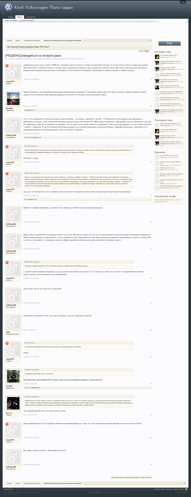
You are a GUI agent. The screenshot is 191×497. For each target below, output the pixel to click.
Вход (183, 2)
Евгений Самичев (166, 99)
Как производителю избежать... (170, 97)
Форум (19, 17)
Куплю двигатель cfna (167, 168)
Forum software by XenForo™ (21, 492)
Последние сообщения (26, 20)
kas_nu (9, 413)
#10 (151, 330)
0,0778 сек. (96, 492)
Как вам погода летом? (167, 67)
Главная (10, 17)
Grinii (161, 57)
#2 (151, 106)
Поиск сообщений (11, 20)
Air (25, 110)
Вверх (182, 489)
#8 (151, 278)
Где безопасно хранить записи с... (171, 61)
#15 (151, 464)
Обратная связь (159, 489)
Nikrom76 (163, 188)
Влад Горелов (164, 75)
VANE (162, 183)
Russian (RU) (8, 489)
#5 (151, 195)
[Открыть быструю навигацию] (150, 40)
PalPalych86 (11, 135)
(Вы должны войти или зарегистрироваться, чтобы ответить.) (131, 477)
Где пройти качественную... (169, 79)
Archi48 (9, 386)
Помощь (169, 489)
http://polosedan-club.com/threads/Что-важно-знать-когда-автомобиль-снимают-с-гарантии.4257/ (63, 379)
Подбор (141, 51)
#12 (151, 384)
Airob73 (162, 157)
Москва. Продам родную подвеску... (172, 174)
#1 (151, 79)
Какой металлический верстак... (170, 104)
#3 (151, 133)
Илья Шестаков (165, 93)
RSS (186, 489)
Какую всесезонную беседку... (170, 85)
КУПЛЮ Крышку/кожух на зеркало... (172, 186)
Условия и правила (181, 492)
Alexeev (162, 169)
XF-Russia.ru (14, 494)
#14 (151, 437)
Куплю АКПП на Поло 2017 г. (169, 155)
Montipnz (163, 175)
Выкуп (146, 51)
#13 (151, 414)
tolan (8, 332)
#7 (151, 249)
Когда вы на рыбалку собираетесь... (172, 91)
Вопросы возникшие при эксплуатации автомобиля (33, 59)
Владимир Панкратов (167, 63)
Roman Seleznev (165, 87)
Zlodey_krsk (164, 165)
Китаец (26, 137)
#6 (151, 222)
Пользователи (30, 17)
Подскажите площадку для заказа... (172, 110)
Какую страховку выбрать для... (170, 73)
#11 (151, 357)
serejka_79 (27, 387)
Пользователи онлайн (165, 196)
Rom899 (9, 108)
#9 (151, 303)
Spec (25, 199)
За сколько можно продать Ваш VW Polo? (28, 46)
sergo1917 (71, 59)
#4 (151, 162)
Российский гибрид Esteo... (169, 55)
